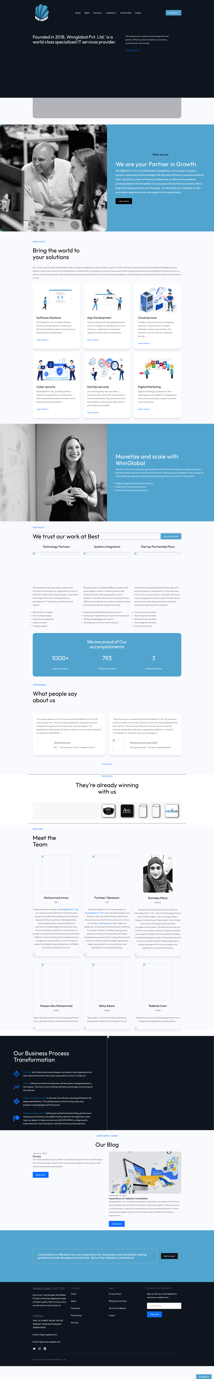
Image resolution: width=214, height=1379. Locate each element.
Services (97, 13)
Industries (110, 13)
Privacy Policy (115, 1294)
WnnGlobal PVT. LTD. (69, 909)
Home (73, 1294)
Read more (42, 1175)
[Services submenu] (102, 12)
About (73, 1301)
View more (107, 764)
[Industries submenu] (116, 12)
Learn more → (42, 340)
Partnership (76, 1315)
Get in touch (169, 1256)
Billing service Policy (118, 1301)
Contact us (173, 13)
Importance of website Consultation (128, 1198)
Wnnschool (105, 923)
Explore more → (132, 50)
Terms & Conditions (117, 1308)
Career (112, 1315)
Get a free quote (171, 536)
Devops (37, 1156)
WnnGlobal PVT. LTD (94, 913)
